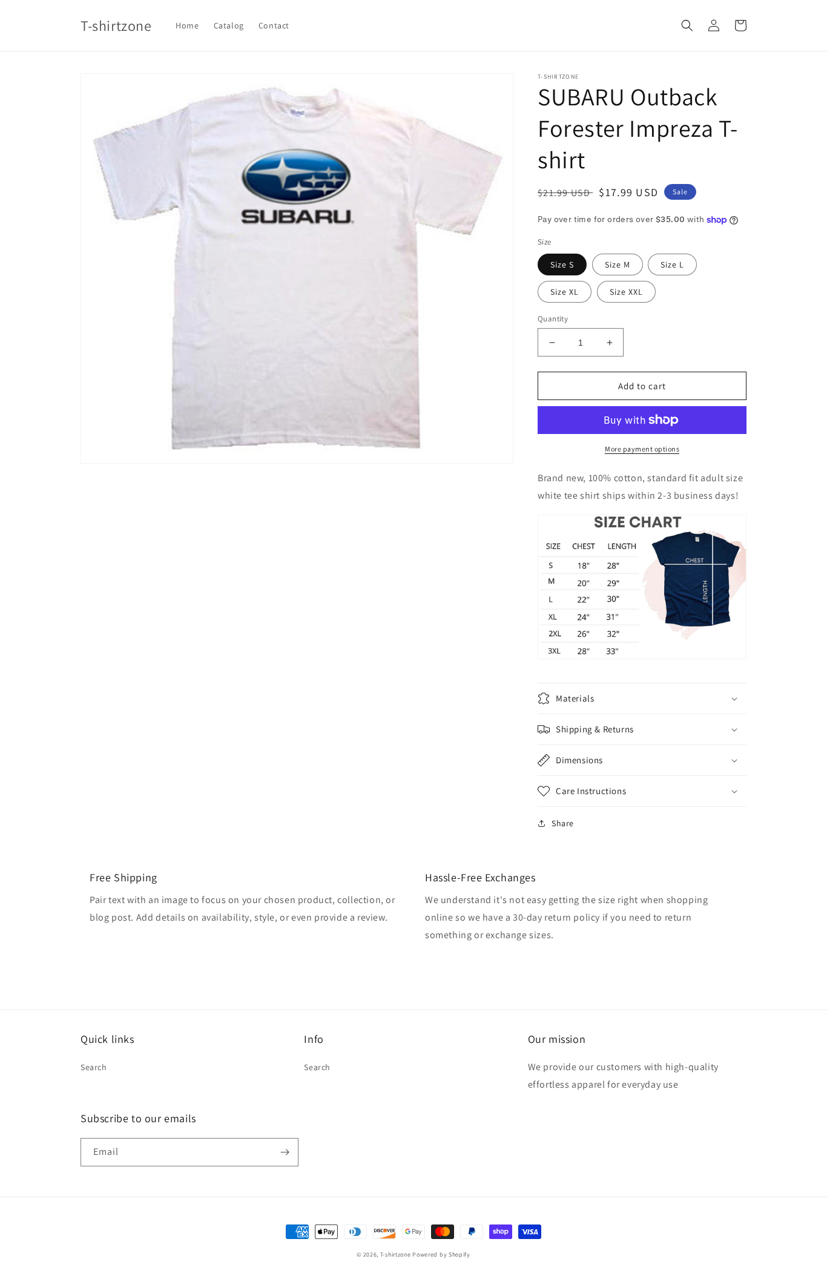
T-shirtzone (395, 1254)
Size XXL (626, 291)
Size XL (564, 291)
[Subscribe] (284, 1152)
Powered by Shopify (441, 1254)
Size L (672, 264)
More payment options (642, 448)
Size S (562, 264)
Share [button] (563, 823)
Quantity (553, 319)
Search (94, 1067)
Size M (617, 264)
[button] (687, 25)
